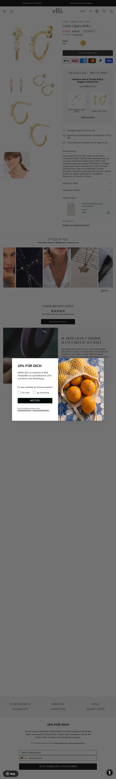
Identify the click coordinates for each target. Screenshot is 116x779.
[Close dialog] (101, 361)
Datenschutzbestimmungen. (41, 410)
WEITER (35, 400)
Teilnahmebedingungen (24, 410)
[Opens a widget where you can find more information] (10, 774)
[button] (109, 772)
